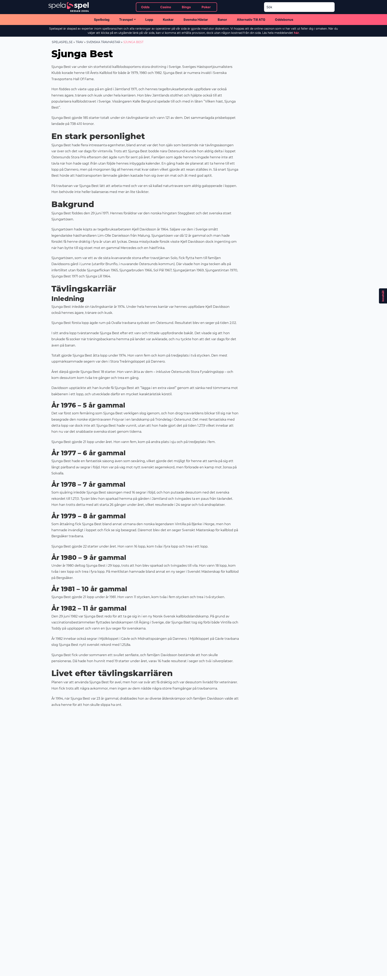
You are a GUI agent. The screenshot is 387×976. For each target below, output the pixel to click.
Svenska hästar (195, 20)
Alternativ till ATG (251, 20)
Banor (222, 20)
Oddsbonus (284, 20)
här (296, 33)
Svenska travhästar (103, 42)
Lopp (149, 20)
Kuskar (168, 20)
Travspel (126, 20)
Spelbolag (101, 20)
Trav (79, 42)
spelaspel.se (62, 42)
